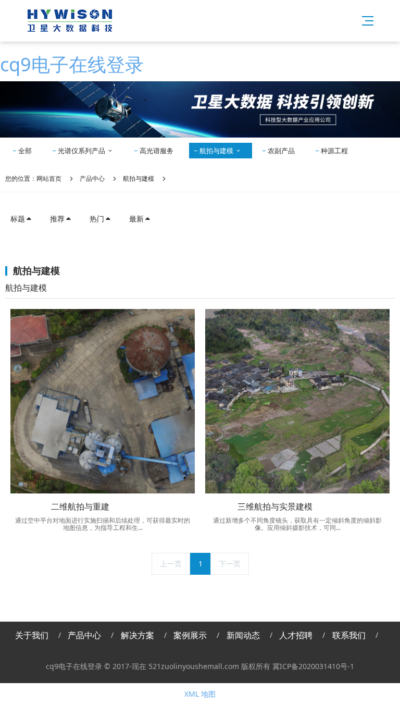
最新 (136, 219)
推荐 (57, 219)
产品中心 (92, 178)
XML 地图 (200, 694)
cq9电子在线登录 (72, 64)
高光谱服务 (156, 150)
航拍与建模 (217, 150)
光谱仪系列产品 (82, 150)
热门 (97, 219)
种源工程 (334, 150)
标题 (17, 219)
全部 (25, 150)
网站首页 (48, 178)
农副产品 (281, 150)
